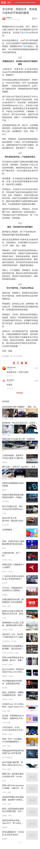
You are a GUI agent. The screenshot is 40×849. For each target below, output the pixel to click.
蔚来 (26, 46)
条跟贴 (19, 393)
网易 (3, 2)
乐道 (26, 32)
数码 (9, 2)
